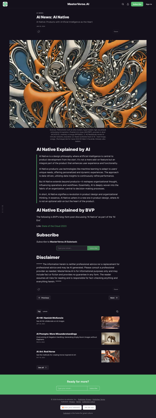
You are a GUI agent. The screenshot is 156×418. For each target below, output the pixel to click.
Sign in (149, 4)
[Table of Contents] (2, 209)
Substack (66, 413)
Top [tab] (39, 311)
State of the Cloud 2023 (54, 226)
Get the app (89, 407)
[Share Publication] (128, 4)
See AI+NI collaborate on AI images (50, 321)
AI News (39, 13)
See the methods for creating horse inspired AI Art (56, 355)
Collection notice (88, 402)
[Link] (33, 36)
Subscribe (137, 4)
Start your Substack (72, 407)
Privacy (72, 402)
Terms (78, 402)
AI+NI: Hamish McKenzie (49, 318)
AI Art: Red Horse (45, 351)
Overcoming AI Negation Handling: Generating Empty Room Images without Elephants (66, 338)
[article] (78, 323)
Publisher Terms (99, 399)
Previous (45, 298)
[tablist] (42, 311)
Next (112, 298)
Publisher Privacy (84, 399)
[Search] (123, 4)
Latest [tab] (45, 311)
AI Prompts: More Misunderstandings (56, 334)
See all (41, 367)
